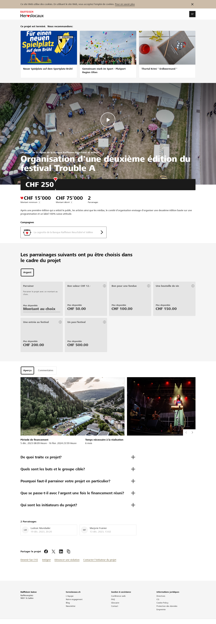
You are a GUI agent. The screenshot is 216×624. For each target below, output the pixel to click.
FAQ (113, 599)
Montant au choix (39, 309)
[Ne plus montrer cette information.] (192, 4)
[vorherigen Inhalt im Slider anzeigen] (192, 432)
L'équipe (69, 596)
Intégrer (46, 559)
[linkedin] (61, 551)
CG (157, 599)
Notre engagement (74, 599)
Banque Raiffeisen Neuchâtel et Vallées (76, 152)
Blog (68, 603)
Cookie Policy (162, 603)
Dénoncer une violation (67, 559)
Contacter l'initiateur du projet (99, 559)
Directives (160, 596)
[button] (192, 14)
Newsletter (71, 606)
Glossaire (115, 603)
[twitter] (53, 551)
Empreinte (161, 609)
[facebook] (46, 551)
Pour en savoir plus (125, 4)
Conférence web (118, 596)
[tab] (27, 272)
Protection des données (166, 606)
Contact (114, 606)
